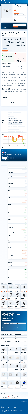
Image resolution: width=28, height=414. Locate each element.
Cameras (3, 2)
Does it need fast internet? (5, 104)
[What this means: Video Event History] (12, 230)
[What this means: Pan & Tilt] (10, 238)
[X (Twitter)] (10, 158)
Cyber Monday (2, 407)
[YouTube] (11, 158)
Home (1, 2)
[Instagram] (7, 158)
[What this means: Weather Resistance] (12, 167)
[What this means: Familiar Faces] (11, 250)
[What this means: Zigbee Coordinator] (12, 262)
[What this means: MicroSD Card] (11, 176)
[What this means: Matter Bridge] (11, 265)
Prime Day (2, 408)
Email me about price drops (23, 147)
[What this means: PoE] (9, 181)
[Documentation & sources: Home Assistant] (26, 212)
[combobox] (20, 17)
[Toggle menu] (26, 0)
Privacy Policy (22, 406)
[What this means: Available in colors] (12, 172)
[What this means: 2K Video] (10, 219)
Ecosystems (15, 406)
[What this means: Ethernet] (10, 193)
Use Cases (9, 408)
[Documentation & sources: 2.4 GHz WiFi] (26, 190)
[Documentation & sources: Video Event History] (26, 230)
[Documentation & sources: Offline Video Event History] (26, 232)
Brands (8, 406)
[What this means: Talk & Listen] (11, 272)
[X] (21, 401)
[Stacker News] (26, 401)
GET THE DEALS (15, 26)
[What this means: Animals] (10, 247)
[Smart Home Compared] (3, 401)
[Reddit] (25, 401)
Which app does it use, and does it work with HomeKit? (8, 102)
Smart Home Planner (16, 408)
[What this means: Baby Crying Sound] (12, 255)
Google (5, 2)
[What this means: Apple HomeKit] (11, 209)
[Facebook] (9, 158)
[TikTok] (13, 158)
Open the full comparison (6, 320)
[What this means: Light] (9, 269)
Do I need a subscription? (5, 97)
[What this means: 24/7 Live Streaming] (12, 227)
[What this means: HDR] (9, 222)
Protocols (15, 407)
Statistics (9, 407)
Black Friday (2, 406)
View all (25, 283)
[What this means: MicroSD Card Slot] (12, 200)
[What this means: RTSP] (9, 240)
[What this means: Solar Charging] (11, 186)
